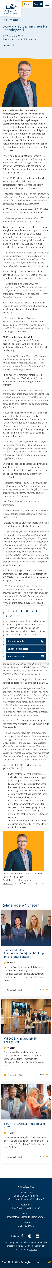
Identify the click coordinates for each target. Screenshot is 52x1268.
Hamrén (33, 1249)
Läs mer (31, 634)
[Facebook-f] (22, 1235)
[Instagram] (29, 1235)
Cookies (29, 1245)
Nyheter (14, 19)
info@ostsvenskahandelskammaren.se (26, 1216)
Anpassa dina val (17, 656)
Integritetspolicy (15, 1245)
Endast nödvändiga (18, 648)
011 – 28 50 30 (26, 1225)
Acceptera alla (16, 641)
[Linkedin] (37, 1235)
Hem (5, 19)
